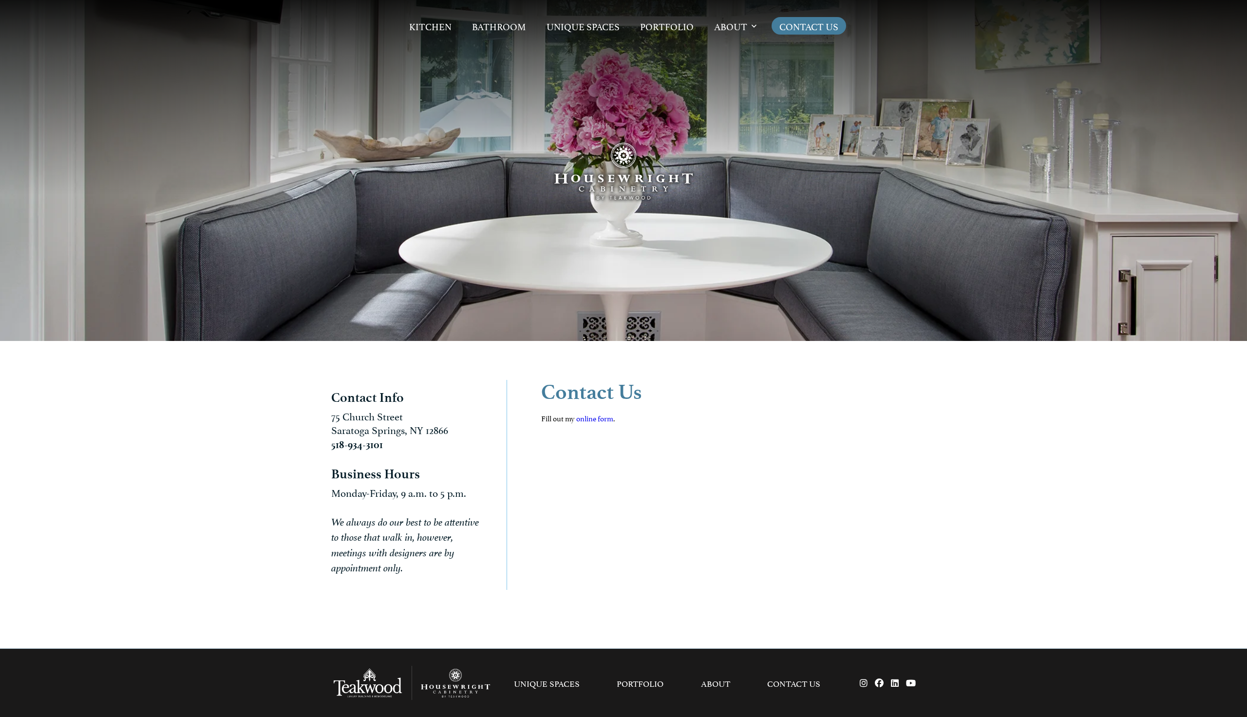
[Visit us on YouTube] (911, 683)
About (730, 26)
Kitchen (430, 26)
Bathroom (499, 26)
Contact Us (808, 26)
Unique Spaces (583, 26)
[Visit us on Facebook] (879, 683)
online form (594, 417)
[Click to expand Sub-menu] (754, 26)
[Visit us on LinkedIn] (895, 683)
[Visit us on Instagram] (864, 683)
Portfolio (667, 26)
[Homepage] (623, 170)
